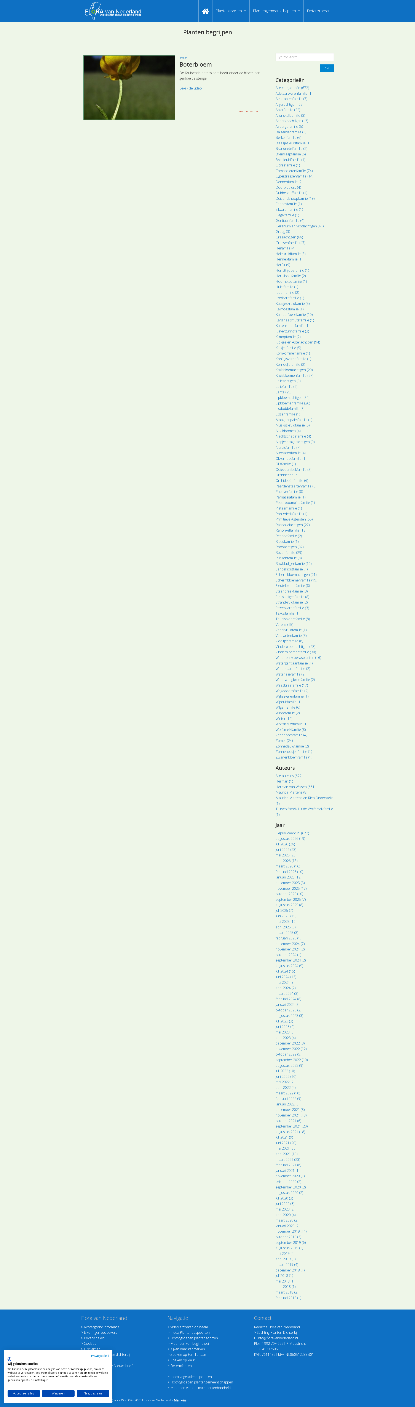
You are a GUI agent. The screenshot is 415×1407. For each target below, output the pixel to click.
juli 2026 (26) (285, 844)
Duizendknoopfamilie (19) (295, 198)
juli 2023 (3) (284, 1021)
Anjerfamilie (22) (288, 109)
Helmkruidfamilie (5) (291, 253)
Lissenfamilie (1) (288, 414)
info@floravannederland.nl (277, 1338)
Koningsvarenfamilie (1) (293, 358)
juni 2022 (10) (286, 1076)
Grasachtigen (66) (289, 237)
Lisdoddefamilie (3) (290, 408)
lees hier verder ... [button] (249, 111)
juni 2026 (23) (286, 849)
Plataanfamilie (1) (289, 508)
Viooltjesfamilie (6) (289, 641)
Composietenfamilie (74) (294, 170)
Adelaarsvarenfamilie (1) (294, 93)
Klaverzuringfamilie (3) (292, 331)
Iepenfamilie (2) (287, 292)
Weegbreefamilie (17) (292, 685)
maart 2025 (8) (287, 932)
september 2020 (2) (291, 1187)
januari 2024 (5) (288, 1004)
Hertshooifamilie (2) (291, 275)
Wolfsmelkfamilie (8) (291, 729)
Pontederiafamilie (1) (291, 513)
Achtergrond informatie (102, 1327)
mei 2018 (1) (285, 1281)
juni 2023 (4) (285, 1026)
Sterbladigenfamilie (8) (292, 596)
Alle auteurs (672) (289, 775)
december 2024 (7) (290, 943)
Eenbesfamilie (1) (289, 203)
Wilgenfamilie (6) (288, 707)
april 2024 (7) (286, 987)
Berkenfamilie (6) (288, 137)
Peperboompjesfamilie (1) (295, 502)
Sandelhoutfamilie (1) (292, 569)
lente (183, 57)
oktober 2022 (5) (288, 1054)
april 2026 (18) (287, 860)
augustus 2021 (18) (290, 1131)
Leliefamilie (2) (286, 386)
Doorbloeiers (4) (288, 187)
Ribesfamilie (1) (287, 541)
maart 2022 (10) (288, 1093)
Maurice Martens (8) (291, 792)
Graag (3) (283, 231)
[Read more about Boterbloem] (129, 87)
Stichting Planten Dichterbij (277, 1332)
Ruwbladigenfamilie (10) (294, 563)
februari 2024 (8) (288, 999)
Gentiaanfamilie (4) (290, 220)
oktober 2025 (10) (289, 893)
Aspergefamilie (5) (289, 126)
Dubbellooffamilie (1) (291, 192)
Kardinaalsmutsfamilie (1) (295, 320)
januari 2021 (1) (288, 1170)
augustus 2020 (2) (289, 1192)
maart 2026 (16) (288, 866)
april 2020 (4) (286, 1214)
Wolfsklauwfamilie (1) (292, 724)
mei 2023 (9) (285, 1032)
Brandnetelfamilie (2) (291, 148)
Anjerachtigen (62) (289, 104)
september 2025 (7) (291, 899)
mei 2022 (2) (285, 1082)
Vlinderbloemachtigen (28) (295, 646)
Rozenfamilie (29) (289, 552)
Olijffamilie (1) (286, 464)
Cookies (90, 1343)
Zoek (327, 68)
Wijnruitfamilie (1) (289, 702)
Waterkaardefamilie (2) (293, 668)
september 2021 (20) (292, 1126)
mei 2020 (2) (285, 1209)
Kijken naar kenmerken (187, 1349)
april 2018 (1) (286, 1286)
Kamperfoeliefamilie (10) (294, 314)
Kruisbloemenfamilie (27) (294, 375)
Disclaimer (92, 1349)
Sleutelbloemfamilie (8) (293, 585)
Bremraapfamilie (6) (291, 154)
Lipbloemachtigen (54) (293, 397)
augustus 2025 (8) (289, 904)
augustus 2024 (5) (289, 965)
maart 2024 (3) (287, 993)
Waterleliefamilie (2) (290, 674)
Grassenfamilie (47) (290, 242)
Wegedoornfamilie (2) (292, 690)
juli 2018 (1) (284, 1275)
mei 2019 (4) (285, 1253)
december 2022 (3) (290, 1043)
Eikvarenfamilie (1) (289, 209)
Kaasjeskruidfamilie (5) (293, 303)
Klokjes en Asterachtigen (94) (298, 342)
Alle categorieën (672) (292, 87)
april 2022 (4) (286, 1087)
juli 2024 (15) (285, 971)
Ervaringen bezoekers (100, 1332)
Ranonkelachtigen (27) (293, 524)
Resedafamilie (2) (289, 535)
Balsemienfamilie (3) (291, 132)
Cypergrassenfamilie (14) (294, 176)
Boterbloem (195, 64)
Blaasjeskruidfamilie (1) (293, 143)
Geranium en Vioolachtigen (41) (300, 226)
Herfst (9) (283, 264)
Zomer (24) (284, 740)
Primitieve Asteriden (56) (294, 519)
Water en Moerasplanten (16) (298, 657)
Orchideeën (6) (287, 475)
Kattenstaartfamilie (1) (293, 325)
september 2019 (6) (291, 1242)
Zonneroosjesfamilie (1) (294, 751)
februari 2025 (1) (288, 938)
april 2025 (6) (286, 927)
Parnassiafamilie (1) (291, 497)
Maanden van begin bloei (189, 1343)
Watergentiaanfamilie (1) (294, 663)
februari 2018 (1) (288, 1297)
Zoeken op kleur (182, 1360)
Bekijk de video (190, 88)
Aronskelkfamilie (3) (290, 115)
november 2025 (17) (291, 888)
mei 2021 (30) (286, 1148)
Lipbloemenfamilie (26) (293, 403)
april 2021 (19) (287, 1153)
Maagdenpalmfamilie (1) (294, 419)
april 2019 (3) (286, 1259)
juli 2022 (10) (285, 1070)
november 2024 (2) (290, 949)
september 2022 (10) (292, 1059)
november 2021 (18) (291, 1115)
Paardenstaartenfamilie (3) (296, 486)
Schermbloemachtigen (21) (296, 574)
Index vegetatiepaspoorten (191, 1376)
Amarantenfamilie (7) (291, 98)
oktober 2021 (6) (288, 1120)
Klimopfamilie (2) (288, 336)
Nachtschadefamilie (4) (293, 436)
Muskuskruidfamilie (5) (293, 425)
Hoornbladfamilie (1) (291, 281)
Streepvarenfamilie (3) (292, 607)
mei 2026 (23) (286, 855)
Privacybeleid (100, 1356)
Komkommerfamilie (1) (293, 353)
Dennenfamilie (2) (289, 181)
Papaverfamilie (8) (289, 491)
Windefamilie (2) (288, 713)
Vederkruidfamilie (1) (291, 630)
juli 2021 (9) (284, 1137)
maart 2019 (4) (287, 1264)
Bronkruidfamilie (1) (290, 159)
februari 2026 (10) (289, 871)
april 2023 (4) (286, 1037)
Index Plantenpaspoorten (190, 1332)
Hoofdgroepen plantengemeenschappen (201, 1382)
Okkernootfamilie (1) (291, 458)
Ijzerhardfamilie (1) (290, 297)
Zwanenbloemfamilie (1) (294, 757)
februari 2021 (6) (288, 1165)
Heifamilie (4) (285, 248)
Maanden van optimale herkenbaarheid (200, 1387)
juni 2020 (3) (285, 1203)
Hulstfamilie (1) (287, 286)
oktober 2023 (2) (288, 1010)
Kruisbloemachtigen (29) (294, 369)
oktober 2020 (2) (288, 1181)
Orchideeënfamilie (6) (292, 480)
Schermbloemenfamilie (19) (296, 580)
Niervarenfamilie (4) (291, 452)
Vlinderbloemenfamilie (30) (296, 652)
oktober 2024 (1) (288, 954)
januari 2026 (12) (289, 877)
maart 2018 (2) (287, 1292)
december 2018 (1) (290, 1270)
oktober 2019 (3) (288, 1237)
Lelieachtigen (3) (288, 381)
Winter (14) (284, 718)
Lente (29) (283, 392)
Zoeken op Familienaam (188, 1354)
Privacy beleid (94, 1338)
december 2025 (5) (290, 882)
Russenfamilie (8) (289, 558)
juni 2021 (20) (286, 1142)
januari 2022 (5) (288, 1104)
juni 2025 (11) (286, 916)
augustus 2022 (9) (289, 1065)
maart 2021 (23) (288, 1159)
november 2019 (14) (291, 1231)
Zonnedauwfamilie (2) (292, 746)
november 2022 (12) (291, 1048)
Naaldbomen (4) (288, 430)
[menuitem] (205, 11)
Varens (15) (284, 624)
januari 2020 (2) (288, 1225)
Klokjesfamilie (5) (288, 347)
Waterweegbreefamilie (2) (295, 679)
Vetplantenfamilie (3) (291, 635)
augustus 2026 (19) (290, 838)
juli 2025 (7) (284, 910)
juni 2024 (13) (286, 976)
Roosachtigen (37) (290, 547)
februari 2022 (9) (288, 1098)
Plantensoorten (229, 10)
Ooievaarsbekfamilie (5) (293, 469)
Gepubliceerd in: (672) (292, 833)
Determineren (318, 10)
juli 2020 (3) (284, 1198)
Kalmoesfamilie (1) (290, 309)
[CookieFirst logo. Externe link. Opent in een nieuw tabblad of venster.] (9, 1359)
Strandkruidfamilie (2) (292, 602)
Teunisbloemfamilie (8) (293, 618)
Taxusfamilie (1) (288, 613)
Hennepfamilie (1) (289, 259)
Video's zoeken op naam (189, 1327)
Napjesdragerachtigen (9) (295, 441)
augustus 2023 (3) (289, 1015)
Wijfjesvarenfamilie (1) (292, 696)
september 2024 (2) (291, 960)
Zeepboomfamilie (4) (291, 735)
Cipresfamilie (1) (288, 165)
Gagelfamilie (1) (287, 215)
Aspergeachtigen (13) (292, 120)
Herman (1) (284, 781)
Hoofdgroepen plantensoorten (194, 1338)
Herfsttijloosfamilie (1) (292, 270)
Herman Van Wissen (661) (296, 786)
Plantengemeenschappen (274, 10)
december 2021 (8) (290, 1109)
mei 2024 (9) (285, 982)
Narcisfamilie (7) (288, 447)
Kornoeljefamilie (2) (290, 364)
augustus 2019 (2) (289, 1248)
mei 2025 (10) (286, 921)
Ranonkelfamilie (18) (291, 530)
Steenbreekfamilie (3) (292, 591)
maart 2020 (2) (287, 1220)
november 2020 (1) (290, 1176)
